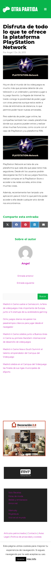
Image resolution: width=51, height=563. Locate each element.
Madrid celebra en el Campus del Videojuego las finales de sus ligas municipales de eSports (25, 368)
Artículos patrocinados (15, 533)
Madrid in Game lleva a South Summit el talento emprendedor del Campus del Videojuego (23, 353)
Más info (31, 559)
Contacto (32, 533)
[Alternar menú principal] (45, 9)
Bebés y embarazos (17, 500)
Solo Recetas (14, 492)
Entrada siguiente (25, 283)
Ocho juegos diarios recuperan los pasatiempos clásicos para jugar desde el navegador (23, 323)
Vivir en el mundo (17, 517)
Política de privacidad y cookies (26, 537)
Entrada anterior (25, 276)
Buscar (42, 296)
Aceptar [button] (21, 559)
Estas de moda (15, 496)
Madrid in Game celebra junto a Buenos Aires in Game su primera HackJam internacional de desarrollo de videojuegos (25, 338)
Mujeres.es (13, 514)
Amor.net (13, 503)
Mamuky (12, 510)
